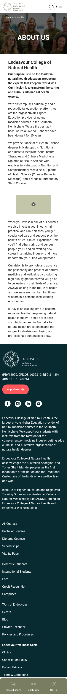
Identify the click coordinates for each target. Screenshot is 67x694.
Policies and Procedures (18, 634)
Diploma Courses (13, 538)
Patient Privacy (12, 667)
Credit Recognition (14, 586)
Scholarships (10, 546)
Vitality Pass (10, 553)
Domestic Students (14, 564)
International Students (16, 571)
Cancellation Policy (14, 660)
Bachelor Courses (13, 531)
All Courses (9, 524)
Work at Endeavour (14, 604)
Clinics (6, 652)
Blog (5, 619)
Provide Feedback (13, 627)
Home (7, 17)
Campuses (9, 594)
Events (6, 612)
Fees (5, 579)
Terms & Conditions (15, 675)
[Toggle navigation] (61, 6)
